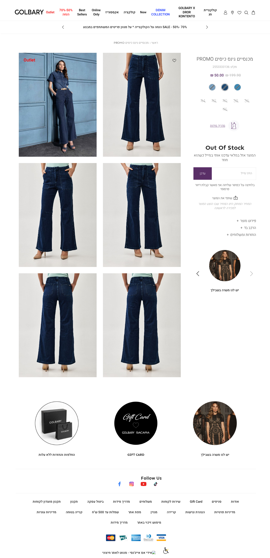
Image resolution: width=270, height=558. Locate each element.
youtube (143, 483)
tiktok (156, 483)
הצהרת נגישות (195, 512)
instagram (131, 483)
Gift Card (196, 501)
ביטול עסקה (95, 501)
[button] (253, 13)
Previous (206, 27)
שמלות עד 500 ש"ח (105, 512)
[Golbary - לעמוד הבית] (29, 13)
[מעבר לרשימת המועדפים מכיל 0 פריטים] (239, 13)
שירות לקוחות (170, 501)
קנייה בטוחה (74, 512)
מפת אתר (134, 512)
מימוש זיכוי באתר (149, 522)
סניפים (216, 501)
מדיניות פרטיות (224, 512)
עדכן (202, 173)
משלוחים (145, 501)
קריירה (171, 512)
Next (63, 27)
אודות (235, 501)
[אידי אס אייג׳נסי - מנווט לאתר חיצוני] (128, 553)
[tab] (224, 219)
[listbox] (225, 87)
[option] (237, 87)
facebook (119, 483)
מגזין (154, 512)
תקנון (74, 501)
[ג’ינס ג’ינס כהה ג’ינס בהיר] (224, 87)
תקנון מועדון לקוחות (47, 501)
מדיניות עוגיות (46, 512)
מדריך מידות (121, 501)
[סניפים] (232, 13)
